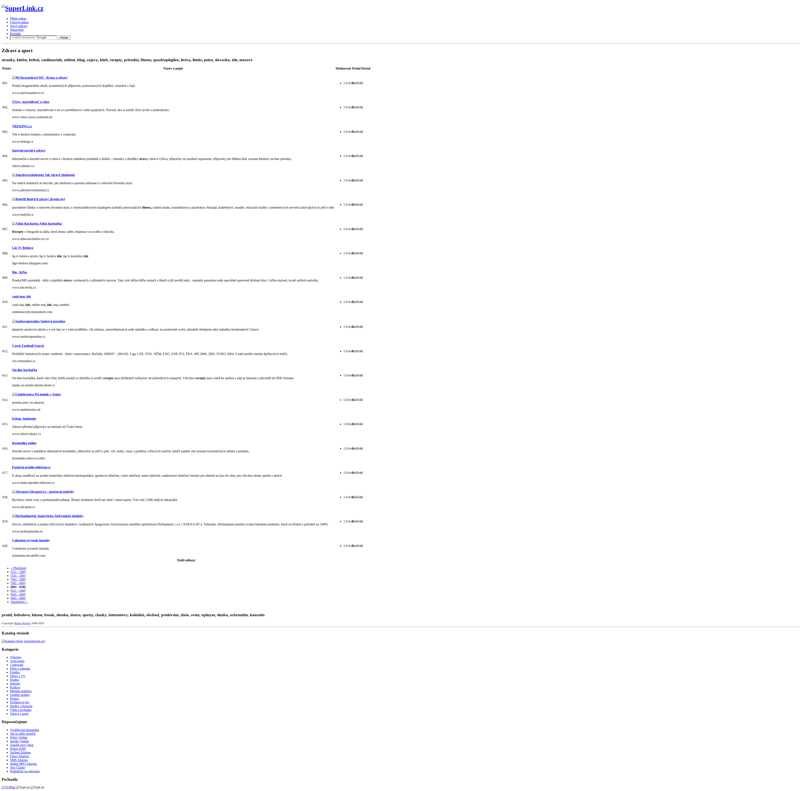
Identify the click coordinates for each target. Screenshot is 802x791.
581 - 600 (18, 583)
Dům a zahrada (20, 668)
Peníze (14, 698)
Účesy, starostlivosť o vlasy (31, 102)
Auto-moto (17, 661)
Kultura (15, 687)
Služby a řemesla (21, 706)
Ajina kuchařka (50, 223)
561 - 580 (18, 579)
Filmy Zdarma (19, 756)
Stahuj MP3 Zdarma (23, 764)
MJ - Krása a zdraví (52, 77)
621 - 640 (18, 590)
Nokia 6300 (18, 748)
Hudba (14, 680)
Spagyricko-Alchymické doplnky (60, 516)
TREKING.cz (22, 126)
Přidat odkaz (18, 18)
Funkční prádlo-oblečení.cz (31, 467)
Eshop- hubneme (24, 418)
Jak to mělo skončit (22, 733)
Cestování (16, 665)
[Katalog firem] (12, 641)
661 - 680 (18, 598)
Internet (15, 683)
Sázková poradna (52, 321)
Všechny (16, 657)
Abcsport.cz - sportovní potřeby (51, 491)
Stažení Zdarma (20, 752)
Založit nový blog (21, 745)
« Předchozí (18, 568)
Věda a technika (20, 710)
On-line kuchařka (24, 370)
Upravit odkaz (19, 22)
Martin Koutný (22, 623)
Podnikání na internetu (25, 771)
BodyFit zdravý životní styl (45, 199)
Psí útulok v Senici (47, 394)
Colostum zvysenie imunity (31, 540)
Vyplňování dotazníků (24, 730)
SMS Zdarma (19, 760)
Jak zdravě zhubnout (59, 175)
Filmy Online (19, 737)
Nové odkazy (19, 26)
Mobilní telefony (21, 691)
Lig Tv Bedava (22, 248)
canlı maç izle (21, 296)
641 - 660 (18, 594)
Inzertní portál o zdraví (28, 150)
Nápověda (17, 30)
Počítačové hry (20, 702)
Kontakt (15, 33)
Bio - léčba (19, 272)
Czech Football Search (28, 345)
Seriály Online (19, 741)
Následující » (19, 602)
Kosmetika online (24, 443)
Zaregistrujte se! (34, 641)
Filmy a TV (17, 676)
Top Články (18, 767)
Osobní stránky (20, 695)
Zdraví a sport (19, 713)
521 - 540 (18, 572)
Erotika (15, 672)
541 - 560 (18, 575)
